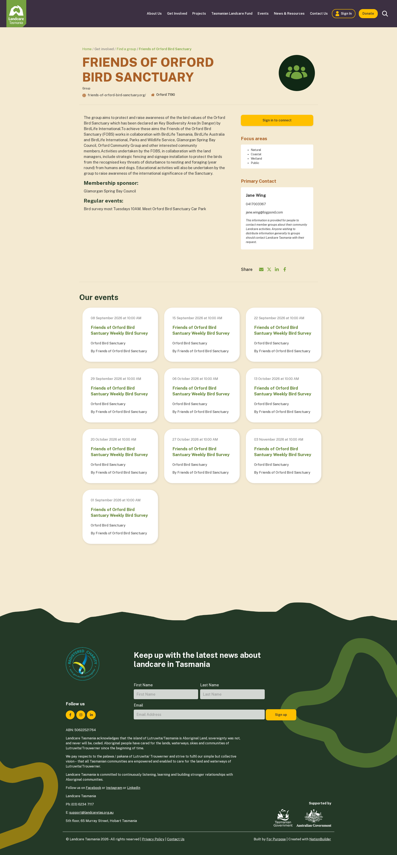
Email (138, 705)
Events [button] (263, 13)
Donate (368, 13)
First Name (143, 685)
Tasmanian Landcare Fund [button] (231, 13)
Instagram (114, 788)
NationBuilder (320, 839)
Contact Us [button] (319, 13)
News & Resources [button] (289, 13)
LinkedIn (133, 788)
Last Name (209, 685)
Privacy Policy (153, 839)
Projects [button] (199, 13)
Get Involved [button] (177, 13)
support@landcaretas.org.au (91, 813)
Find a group (126, 49)
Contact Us (175, 839)
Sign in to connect (277, 120)
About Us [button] (154, 13)
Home (87, 49)
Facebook (93, 788)
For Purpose (276, 839)
